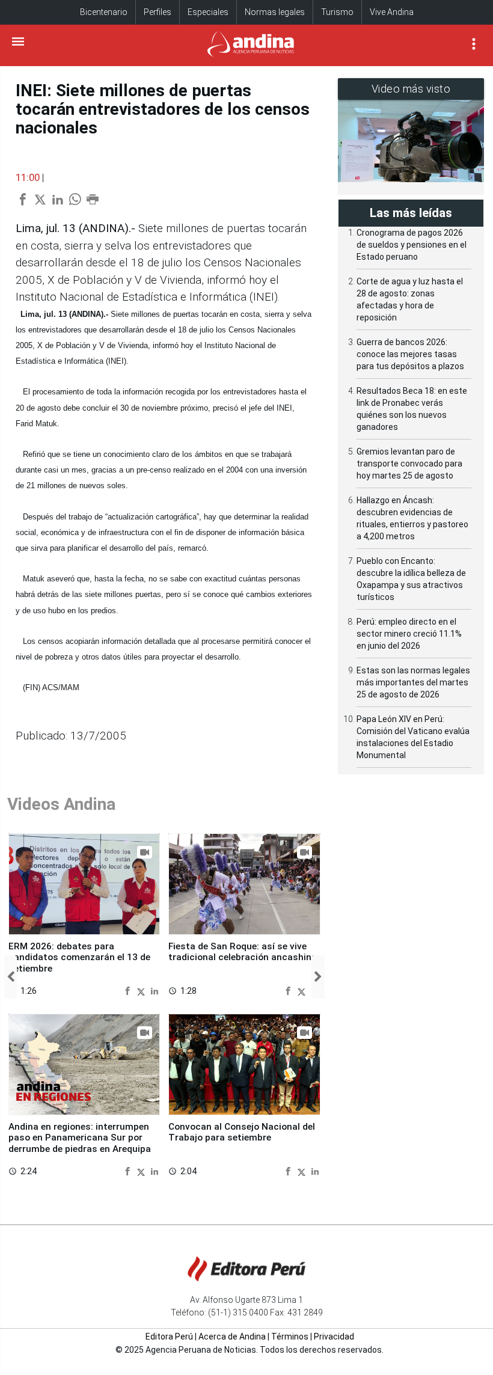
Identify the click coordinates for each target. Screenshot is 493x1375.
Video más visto (411, 88)
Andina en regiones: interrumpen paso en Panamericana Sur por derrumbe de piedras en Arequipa (79, 1137)
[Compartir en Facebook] (129, 990)
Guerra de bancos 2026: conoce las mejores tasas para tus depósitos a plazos (410, 354)
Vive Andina (392, 12)
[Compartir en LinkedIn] (154, 990)
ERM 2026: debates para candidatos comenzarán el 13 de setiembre (79, 957)
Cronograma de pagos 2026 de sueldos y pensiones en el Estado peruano (412, 245)
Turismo (337, 12)
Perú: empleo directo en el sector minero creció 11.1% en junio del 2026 (409, 634)
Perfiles (157, 12)
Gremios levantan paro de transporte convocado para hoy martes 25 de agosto (409, 463)
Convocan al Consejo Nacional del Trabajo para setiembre (241, 1132)
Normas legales (275, 12)
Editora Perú (169, 1336)
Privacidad (334, 1336)
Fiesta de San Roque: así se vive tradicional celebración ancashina (242, 952)
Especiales (208, 12)
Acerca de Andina (232, 1336)
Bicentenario (103, 12)
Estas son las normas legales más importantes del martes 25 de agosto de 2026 (413, 682)
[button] (10, 977)
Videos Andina (61, 804)
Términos (289, 1336)
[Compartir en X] (142, 990)
